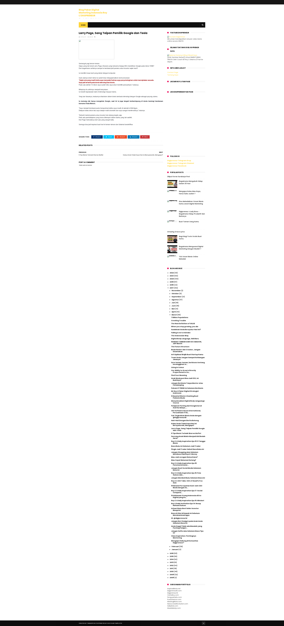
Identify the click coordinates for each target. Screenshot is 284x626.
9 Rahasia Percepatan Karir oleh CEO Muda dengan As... (186, 487)
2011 (171, 568)
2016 (172, 553)
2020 (172, 279)
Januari (175, 549)
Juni (174, 306)
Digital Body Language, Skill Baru (185, 339)
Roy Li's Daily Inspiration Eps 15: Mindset (187, 500)
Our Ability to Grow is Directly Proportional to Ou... (183, 371)
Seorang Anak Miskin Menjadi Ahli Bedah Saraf (188, 437)
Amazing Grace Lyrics (176, 232)
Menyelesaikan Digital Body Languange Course (188, 402)
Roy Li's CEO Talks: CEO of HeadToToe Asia (187, 482)
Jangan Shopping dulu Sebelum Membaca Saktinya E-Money (184, 453)
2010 (172, 571)
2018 (172, 285)
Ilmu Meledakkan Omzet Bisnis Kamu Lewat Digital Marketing (191, 202)
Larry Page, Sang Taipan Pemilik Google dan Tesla (188, 429)
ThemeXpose (91, 623)
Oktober (175, 293)
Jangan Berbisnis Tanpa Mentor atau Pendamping (187, 384)
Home (83, 25)
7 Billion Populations (179, 317)
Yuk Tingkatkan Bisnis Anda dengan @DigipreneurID (186, 416)
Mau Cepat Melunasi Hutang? (183, 460)
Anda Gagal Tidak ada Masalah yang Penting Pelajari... (186, 527)
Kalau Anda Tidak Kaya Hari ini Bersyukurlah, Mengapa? (184, 424)
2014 (172, 559)
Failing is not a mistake (180, 333)
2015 (172, 556)
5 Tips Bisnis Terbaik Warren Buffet (186, 433)
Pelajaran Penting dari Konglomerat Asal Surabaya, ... (186, 407)
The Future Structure (180, 347)
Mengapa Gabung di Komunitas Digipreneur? (184, 542)
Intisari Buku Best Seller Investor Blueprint (185, 509)
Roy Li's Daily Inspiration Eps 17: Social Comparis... (186, 492)
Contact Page (172, 72)
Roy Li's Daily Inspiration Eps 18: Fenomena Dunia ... (184, 464)
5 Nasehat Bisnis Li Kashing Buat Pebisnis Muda (184, 397)
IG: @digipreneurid (179, 518)
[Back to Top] (203, 623)
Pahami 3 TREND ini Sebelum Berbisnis (187, 388)
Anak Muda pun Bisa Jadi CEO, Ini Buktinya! (185, 379)
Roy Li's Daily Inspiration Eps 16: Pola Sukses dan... (186, 474)
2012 (172, 565)
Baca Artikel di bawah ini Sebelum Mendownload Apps (185, 514)
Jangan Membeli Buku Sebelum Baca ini (188, 478)
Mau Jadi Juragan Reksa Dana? (184, 457)
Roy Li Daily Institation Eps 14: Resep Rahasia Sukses (186, 504)
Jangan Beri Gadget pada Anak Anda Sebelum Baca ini (187, 522)
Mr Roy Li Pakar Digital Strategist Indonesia (185, 392)
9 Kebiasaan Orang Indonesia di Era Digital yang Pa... (186, 496)
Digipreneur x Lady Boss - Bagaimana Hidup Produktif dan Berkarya (192, 213)
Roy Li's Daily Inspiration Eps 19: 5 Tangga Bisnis (188, 442)
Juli (173, 303)
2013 (172, 562)
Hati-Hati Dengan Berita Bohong (185, 420)
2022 (172, 273)
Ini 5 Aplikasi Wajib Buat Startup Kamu (187, 354)
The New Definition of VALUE (183, 323)
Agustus (175, 300)
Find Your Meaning (179, 375)
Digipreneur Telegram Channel (180, 163)
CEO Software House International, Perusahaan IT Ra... (186, 412)
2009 (172, 574)
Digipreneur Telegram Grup (179, 160)
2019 (172, 282)
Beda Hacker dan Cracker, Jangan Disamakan (185, 351)
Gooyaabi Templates (114, 623)
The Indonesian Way (179, 336)
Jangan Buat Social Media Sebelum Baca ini (186, 469)
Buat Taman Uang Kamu (189, 222)
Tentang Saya (172, 75)
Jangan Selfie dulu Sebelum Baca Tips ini (187, 532)
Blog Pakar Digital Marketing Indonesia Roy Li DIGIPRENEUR (93, 12)
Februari (175, 546)
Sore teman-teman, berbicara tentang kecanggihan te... (188, 363)
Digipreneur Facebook (176, 166)
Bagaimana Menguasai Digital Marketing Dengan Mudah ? (191, 247)
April (174, 312)
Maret (174, 315)
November (176, 290)
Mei (173, 309)
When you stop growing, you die (184, 326)
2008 (172, 577)
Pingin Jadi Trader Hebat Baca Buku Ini (187, 449)
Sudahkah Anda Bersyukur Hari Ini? (186, 329)
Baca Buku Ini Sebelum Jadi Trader (186, 446)
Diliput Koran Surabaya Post (178, 176)
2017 (172, 288)
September (177, 297)
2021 (172, 276)
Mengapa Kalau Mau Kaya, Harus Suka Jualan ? (190, 192)
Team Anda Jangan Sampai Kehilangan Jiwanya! (188, 358)
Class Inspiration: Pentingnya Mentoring (183, 537)
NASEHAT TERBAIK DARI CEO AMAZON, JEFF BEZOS (186, 343)
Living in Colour (177, 367)
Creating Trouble (178, 320)
